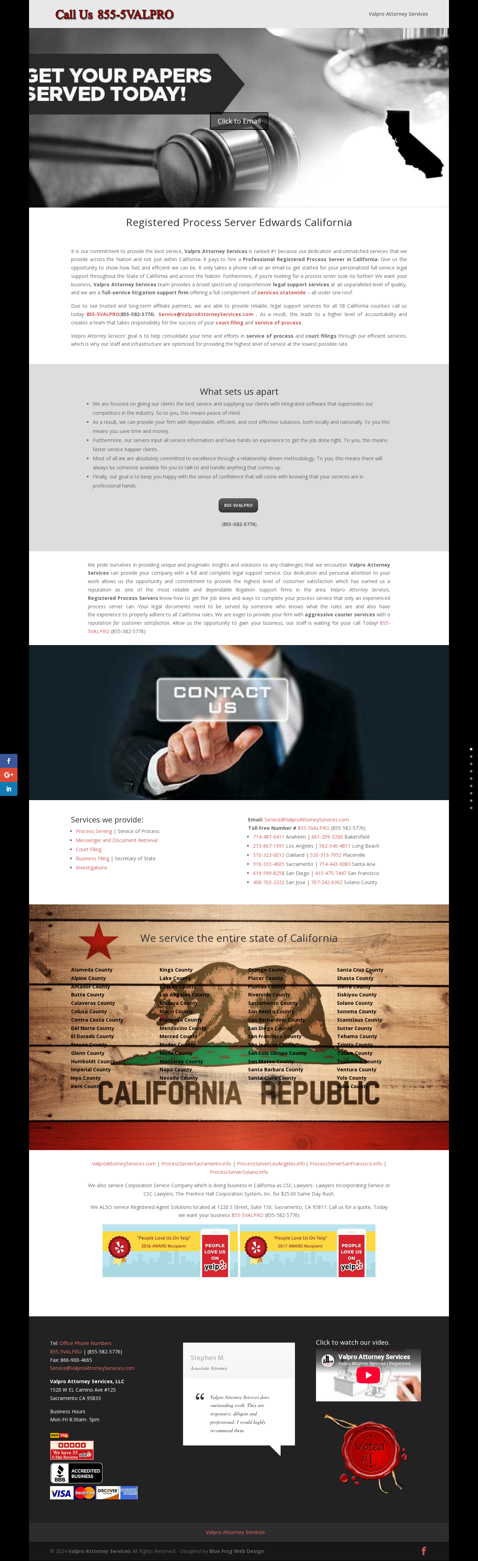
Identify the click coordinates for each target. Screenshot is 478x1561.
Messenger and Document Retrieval (116, 840)
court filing (230, 322)
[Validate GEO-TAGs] (59, 1436)
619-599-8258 (268, 873)
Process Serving (94, 831)
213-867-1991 (268, 845)
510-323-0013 (268, 855)
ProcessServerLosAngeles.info (271, 1163)
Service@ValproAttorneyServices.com (206, 314)
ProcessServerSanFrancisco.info (346, 1163)
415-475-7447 (330, 873)
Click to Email (239, 121)
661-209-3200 (327, 836)
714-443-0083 (335, 864)
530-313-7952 (326, 855)
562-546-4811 (335, 845)
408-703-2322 (268, 882)
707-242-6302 (327, 882)
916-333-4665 (268, 864)
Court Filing (88, 849)
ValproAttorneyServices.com (124, 1163)
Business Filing (92, 858)
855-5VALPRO (102, 314)
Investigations (91, 867)
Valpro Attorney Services (398, 14)
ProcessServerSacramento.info (196, 1163)
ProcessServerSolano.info (239, 1172)
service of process (278, 322)
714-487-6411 (268, 836)
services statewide (282, 292)
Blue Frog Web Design (236, 1551)
